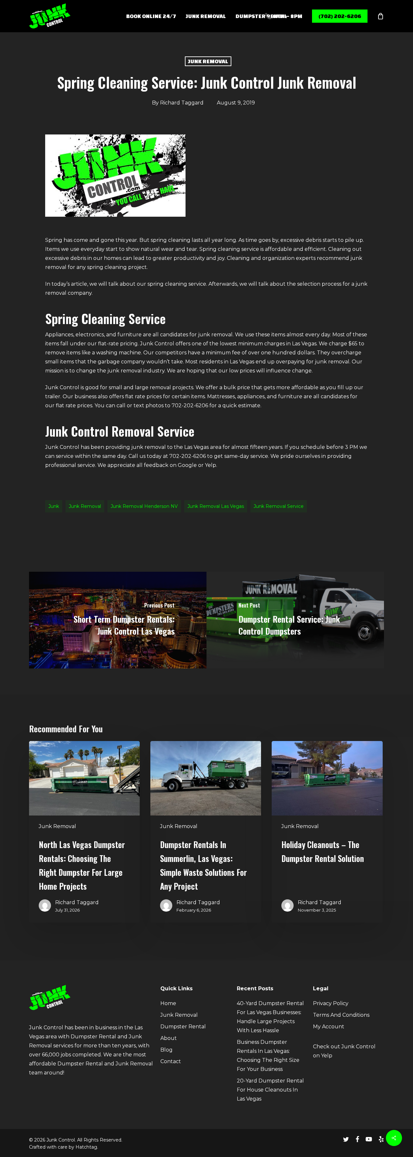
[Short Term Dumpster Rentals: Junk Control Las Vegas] (117, 620)
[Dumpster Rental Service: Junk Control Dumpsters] (295, 620)
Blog (166, 1050)
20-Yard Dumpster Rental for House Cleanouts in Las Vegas (270, 1090)
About (168, 1038)
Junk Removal (208, 61)
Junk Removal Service (279, 506)
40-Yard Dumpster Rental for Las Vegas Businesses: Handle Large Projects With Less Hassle (270, 1016)
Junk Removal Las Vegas (215, 506)
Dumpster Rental (183, 1027)
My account (328, 1027)
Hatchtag (86, 1147)
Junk (53, 506)
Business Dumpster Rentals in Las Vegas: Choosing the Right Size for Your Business (268, 1055)
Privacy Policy (330, 1003)
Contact (170, 1061)
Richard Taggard (182, 103)
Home (168, 1003)
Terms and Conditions (341, 1015)
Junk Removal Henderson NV (144, 506)
